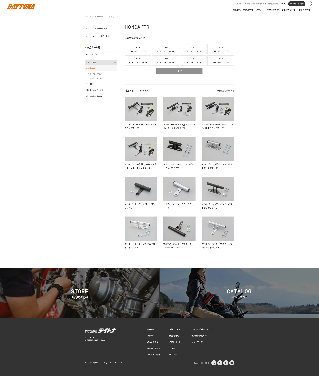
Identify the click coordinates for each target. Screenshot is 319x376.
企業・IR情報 (174, 329)
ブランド (151, 335)
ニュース (173, 348)
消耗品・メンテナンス (94, 90)
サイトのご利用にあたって (203, 329)
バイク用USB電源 (95, 73)
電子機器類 (90, 68)
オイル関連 (90, 84)
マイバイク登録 (153, 354)
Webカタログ (152, 342)
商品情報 (100, 17)
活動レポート (175, 342)
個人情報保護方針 (199, 335)
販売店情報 (273, 3)
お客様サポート (153, 348)
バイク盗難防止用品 (94, 96)
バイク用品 (91, 62)
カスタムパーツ (93, 54)
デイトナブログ (175, 354)
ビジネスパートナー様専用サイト (252, 3)
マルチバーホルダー (96, 78)
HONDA (109, 17)
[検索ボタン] (309, 3)
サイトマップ (197, 342)
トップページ (89, 16)
